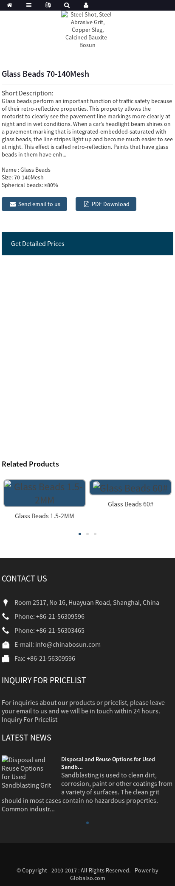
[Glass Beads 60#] (130, 486)
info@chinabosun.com (68, 644)
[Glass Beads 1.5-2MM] (44, 492)
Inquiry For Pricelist (29, 719)
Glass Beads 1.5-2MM (44, 515)
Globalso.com (87, 878)
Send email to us (39, 204)
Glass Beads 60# (130, 504)
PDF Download (111, 204)
